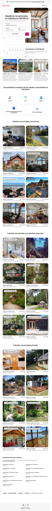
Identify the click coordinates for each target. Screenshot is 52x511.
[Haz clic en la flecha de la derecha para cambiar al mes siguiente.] (22, 33)
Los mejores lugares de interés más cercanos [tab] (27, 460)
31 (7, 52)
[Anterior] (23, 56)
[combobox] (17, 25)
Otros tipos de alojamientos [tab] (9, 460)
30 (23, 50)
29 (20, 50)
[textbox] (11, 30)
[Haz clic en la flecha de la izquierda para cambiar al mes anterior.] (7, 33)
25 (9, 50)
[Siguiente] (28, 56)
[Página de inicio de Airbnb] (6, 5)
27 (15, 50)
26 (12, 50)
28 (17, 50)
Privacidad (23, 508)
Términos (28, 508)
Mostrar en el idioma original (38, 1)
